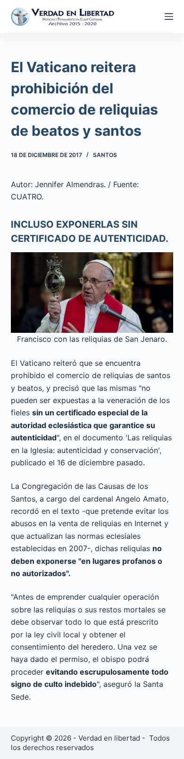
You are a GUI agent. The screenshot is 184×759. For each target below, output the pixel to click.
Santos (105, 154)
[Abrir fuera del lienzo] (169, 16)
